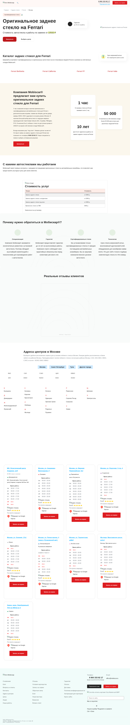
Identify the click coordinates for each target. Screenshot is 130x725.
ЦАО (57, 373)
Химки (68, 409)
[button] (17, 2)
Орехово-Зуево (50, 401)
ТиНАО (41, 378)
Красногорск (29, 398)
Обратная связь (37, 690)
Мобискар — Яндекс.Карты (65, 334)
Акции (5, 700)
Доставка (67, 687)
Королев (27, 394)
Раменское (69, 391)
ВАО (9, 373)
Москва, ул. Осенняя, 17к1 (16, 537)
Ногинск (48, 391)
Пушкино (48, 412)
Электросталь (91, 398)
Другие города (85, 367)
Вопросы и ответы (9, 687)
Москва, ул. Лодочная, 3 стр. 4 (111, 468)
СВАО (25, 378)
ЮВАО (73, 373)
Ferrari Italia (112, 71)
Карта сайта (68, 697)
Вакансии (35, 700)
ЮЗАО (73, 378)
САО (25, 373)
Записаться (9, 39)
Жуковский (7, 409)
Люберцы (28, 405)
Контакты (6, 690)
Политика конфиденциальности (74, 690)
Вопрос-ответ (36, 703)
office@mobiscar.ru (112, 678)
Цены (5, 697)
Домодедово (8, 398)
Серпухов (69, 401)
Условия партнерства (39, 684)
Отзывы (35, 681)
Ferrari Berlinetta (17, 71)
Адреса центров (8, 693)
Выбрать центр (26, 39)
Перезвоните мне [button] (94, 686)
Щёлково (90, 391)
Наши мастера (37, 697)
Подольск (48, 409)
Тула (72, 367)
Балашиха (7, 391)
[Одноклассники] (93, 706)
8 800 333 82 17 (104, 1)
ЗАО (9, 378)
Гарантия (67, 681)
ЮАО (57, 378)
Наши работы (7, 703)
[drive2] (96, 706)
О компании (7, 681)
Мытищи (27, 412)
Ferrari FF (81, 71)
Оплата (66, 684)
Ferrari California (49, 71)
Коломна (27, 391)
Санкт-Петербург (57, 367)
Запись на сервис (120, 3)
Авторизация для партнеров (73, 693)
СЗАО (41, 373)
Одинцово (48, 398)
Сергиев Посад (71, 398)
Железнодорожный (10, 405)
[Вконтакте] (89, 706)
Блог (4, 684)
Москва (42, 367)
